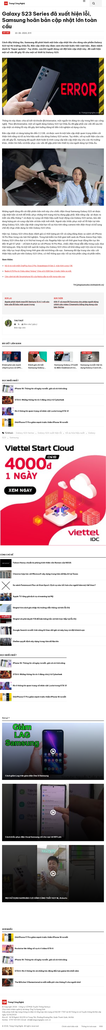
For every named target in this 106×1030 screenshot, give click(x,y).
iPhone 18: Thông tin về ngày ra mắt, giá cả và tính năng (41, 388)
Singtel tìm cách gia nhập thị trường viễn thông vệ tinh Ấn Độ (41, 607)
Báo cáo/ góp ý (30, 324)
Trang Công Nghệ (16, 1026)
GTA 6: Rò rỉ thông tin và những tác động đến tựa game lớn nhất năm (47, 971)
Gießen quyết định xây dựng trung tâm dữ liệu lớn (36, 641)
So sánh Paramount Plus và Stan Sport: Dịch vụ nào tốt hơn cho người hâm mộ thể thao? (54, 585)
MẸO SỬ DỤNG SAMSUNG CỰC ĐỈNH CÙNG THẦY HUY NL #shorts (36, 898)
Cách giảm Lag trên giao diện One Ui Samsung (27, 775)
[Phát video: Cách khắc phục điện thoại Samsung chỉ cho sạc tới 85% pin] (53, 812)
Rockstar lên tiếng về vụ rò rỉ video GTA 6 (34, 948)
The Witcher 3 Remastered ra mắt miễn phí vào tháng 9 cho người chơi (48, 982)
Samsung (14, 437)
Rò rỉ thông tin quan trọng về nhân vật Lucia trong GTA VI (42, 411)
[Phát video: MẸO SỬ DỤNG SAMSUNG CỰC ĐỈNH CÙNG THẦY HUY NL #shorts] (53, 874)
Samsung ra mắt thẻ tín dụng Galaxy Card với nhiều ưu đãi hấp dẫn (91, 368)
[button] (85, 3)
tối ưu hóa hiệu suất (75, 433)
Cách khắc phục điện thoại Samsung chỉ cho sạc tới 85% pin (33, 837)
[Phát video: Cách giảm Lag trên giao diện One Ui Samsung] (53, 751)
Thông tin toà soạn (88, 1026)
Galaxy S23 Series (25, 433)
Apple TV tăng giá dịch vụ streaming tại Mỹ (33, 596)
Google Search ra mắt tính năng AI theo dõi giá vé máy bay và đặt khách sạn (49, 630)
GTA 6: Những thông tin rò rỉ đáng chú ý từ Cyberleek (39, 400)
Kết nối (6, 32)
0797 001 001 (14, 1020)
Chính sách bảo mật (70, 1026)
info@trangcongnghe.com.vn (39, 1020)
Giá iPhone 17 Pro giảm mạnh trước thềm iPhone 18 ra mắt (41, 422)
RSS (101, 1026)
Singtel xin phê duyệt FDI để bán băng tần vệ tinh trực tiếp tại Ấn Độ (44, 619)
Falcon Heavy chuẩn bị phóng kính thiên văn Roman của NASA (42, 562)
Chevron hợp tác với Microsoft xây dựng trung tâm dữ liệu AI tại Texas (45, 574)
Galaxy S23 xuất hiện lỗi (50, 433)
